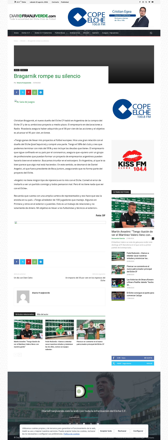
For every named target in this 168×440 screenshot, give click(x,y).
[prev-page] (15, 354)
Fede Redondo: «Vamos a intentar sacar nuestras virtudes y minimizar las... (138, 255)
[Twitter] (146, 2)
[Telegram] (40, 92)
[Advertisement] (84, 63)
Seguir (149, 363)
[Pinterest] (28, 92)
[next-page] (19, 354)
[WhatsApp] (34, 92)
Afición (22, 41)
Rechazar (122, 431)
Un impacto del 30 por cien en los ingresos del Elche (85, 279)
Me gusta (148, 358)
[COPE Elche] (106, 17)
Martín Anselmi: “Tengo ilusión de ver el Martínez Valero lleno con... (132, 233)
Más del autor (42, 314)
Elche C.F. (24, 70)
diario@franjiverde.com (89, 417)
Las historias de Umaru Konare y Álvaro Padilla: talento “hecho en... (140, 282)
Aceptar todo (106, 431)
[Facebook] (139, 2)
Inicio (16, 41)
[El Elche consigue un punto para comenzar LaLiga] (118, 296)
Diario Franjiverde (24, 83)
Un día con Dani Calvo (23, 278)
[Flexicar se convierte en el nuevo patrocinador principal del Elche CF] (91, 329)
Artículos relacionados (24, 314)
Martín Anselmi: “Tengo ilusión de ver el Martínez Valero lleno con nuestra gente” (27, 344)
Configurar (138, 431)
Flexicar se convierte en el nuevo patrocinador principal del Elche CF (139, 269)
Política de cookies (72, 434)
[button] (151, 33)
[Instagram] (143, 2)
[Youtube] (152, 2)
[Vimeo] (149, 2)
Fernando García (118, 238)
